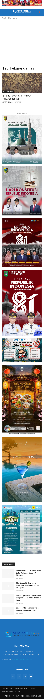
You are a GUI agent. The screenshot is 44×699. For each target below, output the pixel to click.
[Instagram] (19, 676)
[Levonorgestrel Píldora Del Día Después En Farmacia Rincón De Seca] (8, 598)
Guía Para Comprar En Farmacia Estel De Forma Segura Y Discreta (29, 573)
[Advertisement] (22, 42)
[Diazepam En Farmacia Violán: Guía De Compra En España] (8, 611)
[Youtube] (31, 676)
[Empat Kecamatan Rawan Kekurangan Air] (22, 83)
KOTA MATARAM (8, 91)
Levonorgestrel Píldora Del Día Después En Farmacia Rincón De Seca (29, 598)
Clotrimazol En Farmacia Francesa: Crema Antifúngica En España (27, 585)
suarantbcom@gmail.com (22, 659)
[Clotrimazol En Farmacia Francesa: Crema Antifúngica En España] (8, 586)
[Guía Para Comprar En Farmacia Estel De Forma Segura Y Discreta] (8, 573)
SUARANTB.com (7, 102)
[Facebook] (13, 676)
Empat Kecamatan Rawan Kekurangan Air (16, 97)
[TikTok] (25, 676)
